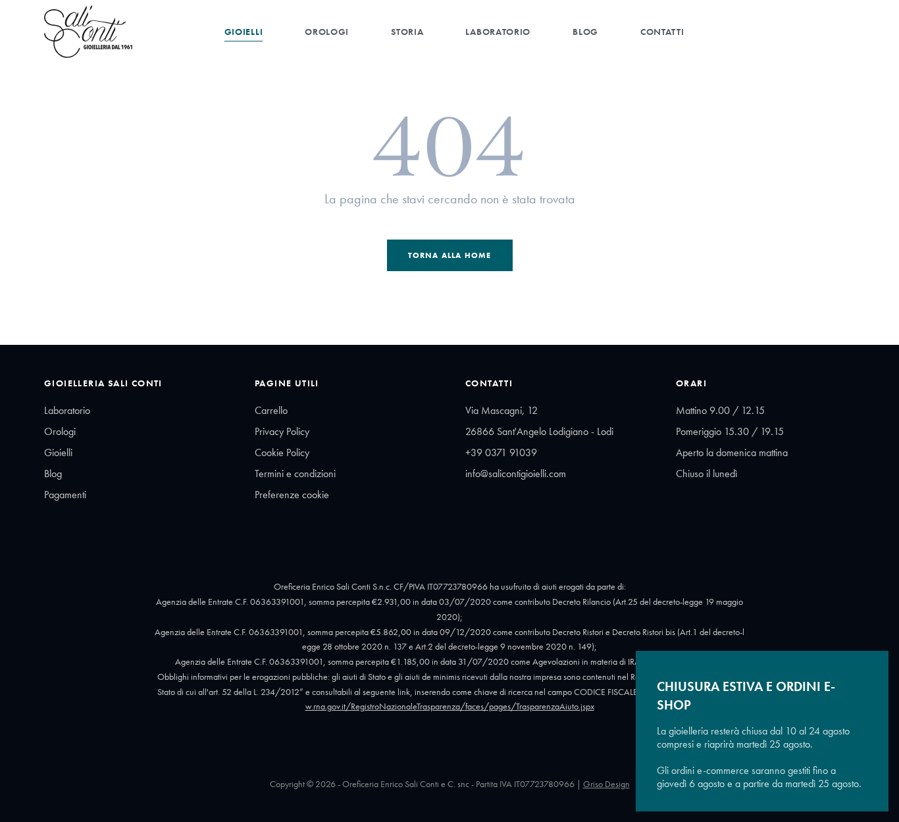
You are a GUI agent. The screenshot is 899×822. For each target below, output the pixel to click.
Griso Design (606, 784)
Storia (407, 32)
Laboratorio (497, 32)
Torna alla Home (450, 255)
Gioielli (243, 32)
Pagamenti (65, 494)
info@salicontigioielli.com (515, 473)
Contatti (662, 32)
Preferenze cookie (292, 494)
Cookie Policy (282, 452)
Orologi (327, 32)
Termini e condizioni (295, 473)
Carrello (271, 410)
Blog (585, 32)
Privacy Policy (282, 431)
